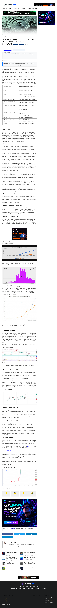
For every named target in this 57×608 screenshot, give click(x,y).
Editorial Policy (38, 588)
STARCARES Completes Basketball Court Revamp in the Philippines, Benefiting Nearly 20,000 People (29, 553)
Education (10, 8)
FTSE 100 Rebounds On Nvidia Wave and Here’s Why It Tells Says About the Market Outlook (12, 553)
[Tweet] (19, 534)
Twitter (5, 367)
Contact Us (33, 588)
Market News (5, 8)
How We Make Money (49, 604)
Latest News (44, 588)
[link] (54, 1)
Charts (17, 588)
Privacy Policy (28, 588)
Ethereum (7, 488)
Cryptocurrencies (15, 44)
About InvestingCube (49, 597)
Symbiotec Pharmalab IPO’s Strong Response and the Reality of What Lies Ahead (12, 558)
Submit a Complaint (49, 602)
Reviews (19, 8)
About (36, 8)
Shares (7, 560)
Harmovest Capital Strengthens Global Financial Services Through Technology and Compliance (30, 568)
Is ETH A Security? (6, 450)
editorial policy (12, 528)
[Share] (7, 534)
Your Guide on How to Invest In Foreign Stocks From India (11, 563)
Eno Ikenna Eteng (12, 542)
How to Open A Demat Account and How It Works (30, 558)
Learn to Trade (26, 559)
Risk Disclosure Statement (6, 604)
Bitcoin (28, 446)
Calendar (15, 8)
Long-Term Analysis (31, 8)
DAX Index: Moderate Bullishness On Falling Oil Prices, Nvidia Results (30, 563)
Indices (7, 555)
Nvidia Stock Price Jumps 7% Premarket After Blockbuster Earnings (11, 568)
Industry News (24, 8)
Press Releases (26, 555)
